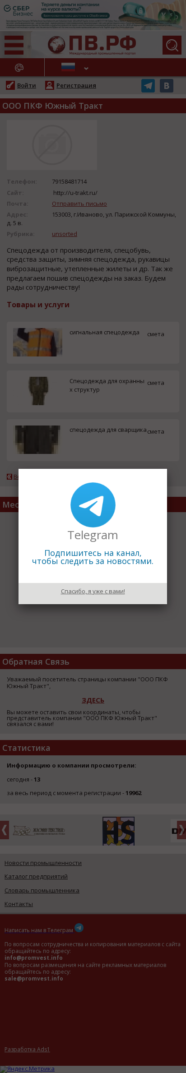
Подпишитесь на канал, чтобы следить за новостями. (92, 556)
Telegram (92, 535)
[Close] (167, 469)
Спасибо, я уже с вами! (93, 591)
